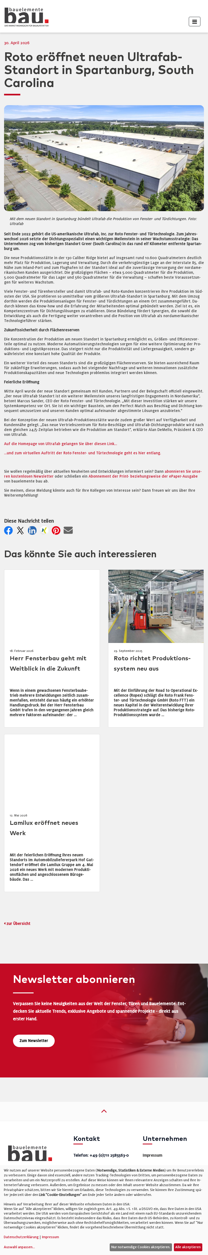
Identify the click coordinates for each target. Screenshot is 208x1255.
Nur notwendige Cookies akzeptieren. (140, 1247)
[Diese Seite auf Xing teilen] (45, 532)
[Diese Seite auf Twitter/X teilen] (21, 532)
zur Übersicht (18, 924)
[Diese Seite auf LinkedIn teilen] (33, 532)
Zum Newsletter (34, 1041)
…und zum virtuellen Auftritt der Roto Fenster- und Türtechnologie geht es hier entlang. (82, 453)
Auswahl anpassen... (19, 1247)
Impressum (152, 1155)
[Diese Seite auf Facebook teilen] (9, 532)
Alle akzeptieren (188, 1247)
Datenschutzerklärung (21, 1237)
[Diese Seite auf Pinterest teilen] (57, 532)
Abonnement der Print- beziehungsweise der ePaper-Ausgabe (143, 476)
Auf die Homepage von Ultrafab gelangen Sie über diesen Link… (60, 444)
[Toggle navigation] (194, 21)
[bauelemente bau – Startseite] (28, 1155)
